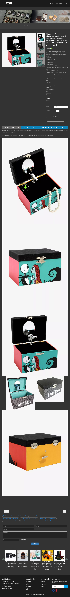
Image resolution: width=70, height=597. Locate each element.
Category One (28, 581)
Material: (47, 84)
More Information (30, 127)
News (43, 586)
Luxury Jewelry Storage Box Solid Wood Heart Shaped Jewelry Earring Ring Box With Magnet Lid (11, 564)
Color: (47, 91)
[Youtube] (56, 590)
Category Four (28, 586)
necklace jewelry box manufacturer (10, 518)
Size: (47, 94)
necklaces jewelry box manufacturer (11, 520)
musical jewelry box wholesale (21, 515)
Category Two (28, 583)
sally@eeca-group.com (8, 590)
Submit (35, 543)
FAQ (63, 127)
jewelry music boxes (54, 515)
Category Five (28, 588)
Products (44, 584)
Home (43, 581)
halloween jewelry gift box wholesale (48, 518)
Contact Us (44, 588)
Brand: (47, 80)
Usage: (47, 87)
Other (26, 589)
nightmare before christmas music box (38, 515)
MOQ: (47, 102)
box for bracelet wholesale (45, 520)
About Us (44, 583)
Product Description (12, 127)
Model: (47, 76)
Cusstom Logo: (49, 98)
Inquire (55, 116)
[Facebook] (53, 590)
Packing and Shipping (49, 127)
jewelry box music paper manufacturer (29, 518)
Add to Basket (55, 120)
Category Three (28, 584)
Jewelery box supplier (7, 515)
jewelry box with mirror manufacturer (29, 520)
